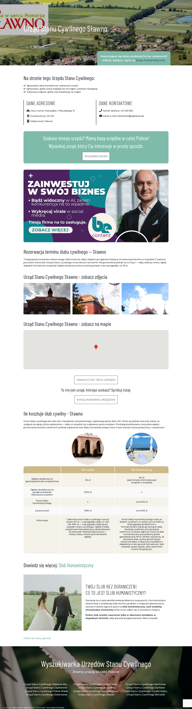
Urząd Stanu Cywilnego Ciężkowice (46, 687)
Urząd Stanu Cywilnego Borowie (145, 694)
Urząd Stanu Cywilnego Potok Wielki (46, 691)
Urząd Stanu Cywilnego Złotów (96, 694)
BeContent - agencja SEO (24, 708)
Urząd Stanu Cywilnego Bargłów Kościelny (96, 691)
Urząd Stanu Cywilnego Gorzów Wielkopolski (96, 684)
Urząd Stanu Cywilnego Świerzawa (46, 694)
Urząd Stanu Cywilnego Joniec (96, 687)
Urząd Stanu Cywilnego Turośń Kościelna (145, 691)
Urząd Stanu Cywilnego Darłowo (145, 687)
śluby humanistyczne (150, 60)
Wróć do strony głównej (38, 3)
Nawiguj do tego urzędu (96, 379)
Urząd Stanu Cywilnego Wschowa (146, 684)
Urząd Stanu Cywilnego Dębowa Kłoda (46, 684)
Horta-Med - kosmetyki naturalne (50, 708)
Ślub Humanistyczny (76, 565)
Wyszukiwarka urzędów (96, 156)
